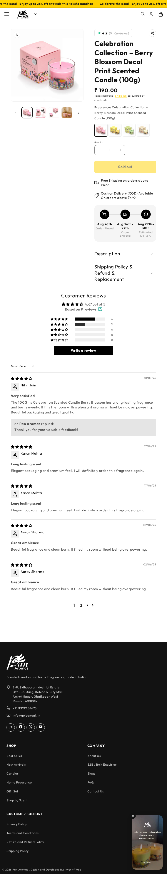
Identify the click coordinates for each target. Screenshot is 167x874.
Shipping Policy (18, 851)
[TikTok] (31, 727)
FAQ (90, 782)
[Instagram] (11, 727)
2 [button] (81, 605)
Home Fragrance (19, 782)
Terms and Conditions (23, 833)
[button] (143, 14)
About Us (94, 756)
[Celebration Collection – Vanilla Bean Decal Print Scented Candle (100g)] (143, 130)
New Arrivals (16, 764)
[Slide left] (15, 113)
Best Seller (15, 756)
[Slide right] (79, 113)
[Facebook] (21, 727)
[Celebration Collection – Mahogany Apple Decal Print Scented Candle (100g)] (129, 130)
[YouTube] (41, 727)
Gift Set (12, 791)
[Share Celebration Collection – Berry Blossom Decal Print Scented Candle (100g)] (152, 33)
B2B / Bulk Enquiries (102, 764)
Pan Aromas (20, 869)
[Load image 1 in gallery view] (27, 112)
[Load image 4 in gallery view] (66, 112)
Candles (12, 773)
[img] (21, 378)
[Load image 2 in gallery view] (40, 112)
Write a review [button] (83, 350)
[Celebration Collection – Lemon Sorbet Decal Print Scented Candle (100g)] (115, 130)
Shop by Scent (17, 800)
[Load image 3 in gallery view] (53, 112)
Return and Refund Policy (25, 842)
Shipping (121, 95)
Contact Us (95, 791)
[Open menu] (7, 14)
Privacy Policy (17, 824)
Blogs (91, 773)
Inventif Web (73, 869)
